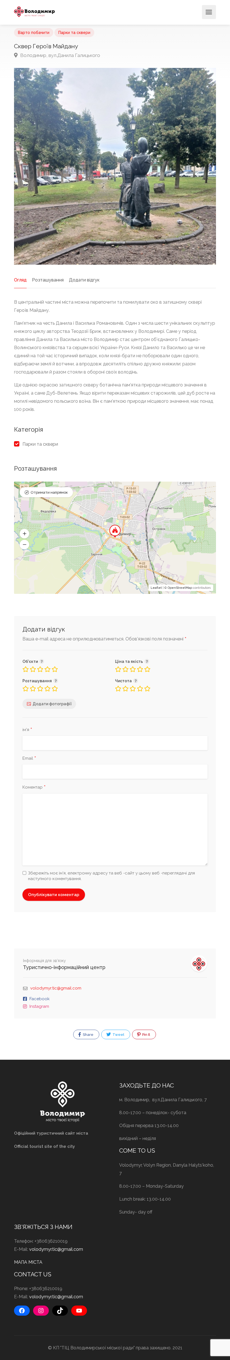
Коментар (34, 787)
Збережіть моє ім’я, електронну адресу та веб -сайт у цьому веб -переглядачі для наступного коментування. (111, 876)
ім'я (27, 730)
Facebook (39, 998)
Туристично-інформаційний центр (64, 967)
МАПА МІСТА (28, 1262)
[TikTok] (60, 1311)
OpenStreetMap (180, 588)
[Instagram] (41, 1311)
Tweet (118, 1034)
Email (29, 758)
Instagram (39, 1006)
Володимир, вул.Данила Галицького (59, 55)
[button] (24, 534)
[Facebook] (22, 1311)
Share (87, 1034)
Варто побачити (33, 32)
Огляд (20, 280)
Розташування (48, 280)
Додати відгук (84, 280)
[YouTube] (79, 1311)
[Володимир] (34, 11)
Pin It (145, 1034)
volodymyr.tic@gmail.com (55, 988)
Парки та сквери (74, 32)
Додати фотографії (52, 704)
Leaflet (156, 588)
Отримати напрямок (49, 492)
